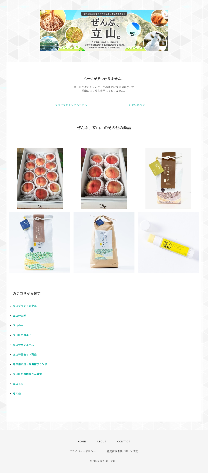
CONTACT (123, 441)
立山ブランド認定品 (25, 305)
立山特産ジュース (23, 344)
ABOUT (101, 441)
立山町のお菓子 (22, 335)
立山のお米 (19, 315)
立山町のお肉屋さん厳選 (27, 374)
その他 (17, 393)
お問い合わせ (137, 105)
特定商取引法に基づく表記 (123, 451)
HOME (82, 441)
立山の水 (18, 325)
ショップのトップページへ (71, 105)
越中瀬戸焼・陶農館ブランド (30, 364)
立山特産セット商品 (25, 354)
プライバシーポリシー (82, 451)
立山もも (18, 383)
